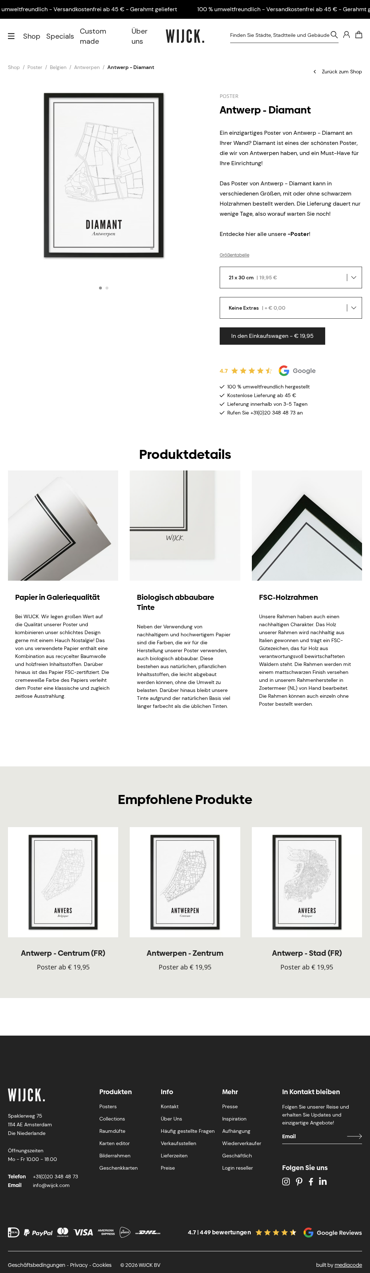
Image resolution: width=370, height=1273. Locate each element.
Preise (168, 1168)
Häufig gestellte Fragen (188, 1131)
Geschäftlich (237, 1155)
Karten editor (114, 1143)
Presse (230, 1106)
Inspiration (234, 1118)
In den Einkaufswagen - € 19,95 (272, 336)
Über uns (139, 36)
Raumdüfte (112, 1131)
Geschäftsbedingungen (36, 1265)
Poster (34, 67)
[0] (358, 34)
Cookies (102, 1265)
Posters (108, 1106)
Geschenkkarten (118, 1168)
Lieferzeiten (174, 1155)
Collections (112, 1118)
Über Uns (171, 1118)
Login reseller (237, 1168)
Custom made (93, 36)
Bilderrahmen (114, 1155)
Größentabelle (234, 255)
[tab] (100, 288)
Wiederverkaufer (241, 1143)
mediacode (348, 1265)
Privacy (79, 1265)
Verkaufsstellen (178, 1143)
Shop (31, 36)
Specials (60, 36)
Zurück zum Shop (342, 71)
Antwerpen (87, 67)
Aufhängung (236, 1131)
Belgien (58, 67)
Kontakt (169, 1106)
